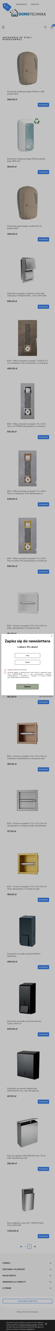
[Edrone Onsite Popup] (27, 665)
